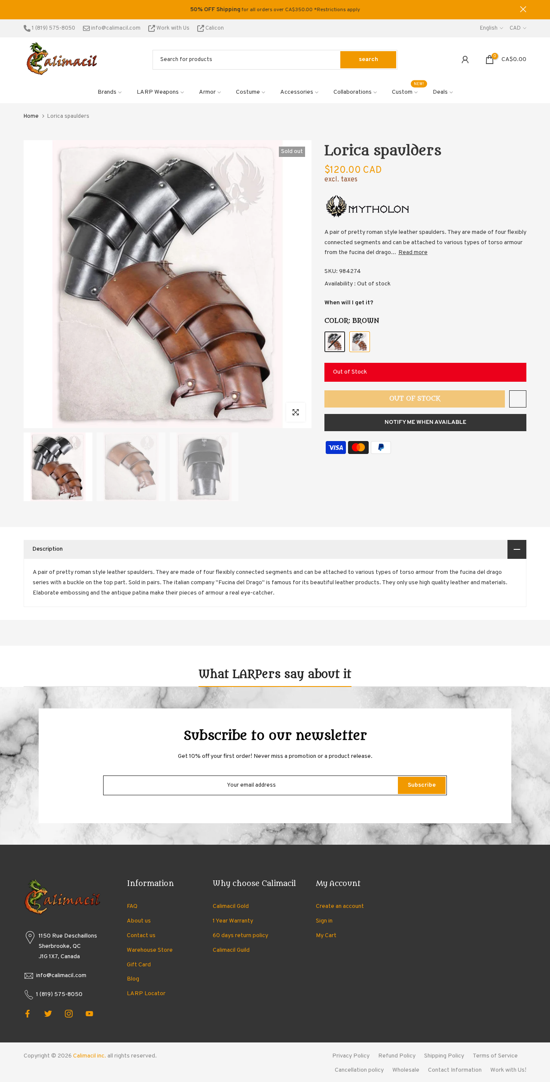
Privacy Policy (351, 1056)
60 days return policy (240, 935)
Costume (248, 92)
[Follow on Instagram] (69, 1013)
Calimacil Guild (231, 950)
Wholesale (405, 1070)
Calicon (214, 28)
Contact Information (455, 1070)
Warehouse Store (150, 950)
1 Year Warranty (233, 921)
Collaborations (352, 92)
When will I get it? (348, 303)
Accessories (296, 92)
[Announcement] (275, 10)
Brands (107, 92)
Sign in (324, 921)
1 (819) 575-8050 (53, 28)
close (27, 9)
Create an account (340, 906)
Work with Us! (508, 1070)
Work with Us (173, 28)
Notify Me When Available (425, 422)
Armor (207, 92)
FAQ (132, 906)
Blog (133, 979)
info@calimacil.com (115, 28)
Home (31, 116)
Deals (440, 92)
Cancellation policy (359, 1070)
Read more (413, 252)
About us (139, 921)
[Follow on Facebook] (27, 1013)
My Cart (326, 935)
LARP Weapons (158, 92)
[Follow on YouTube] (89, 1013)
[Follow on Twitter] (48, 1013)
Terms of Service (495, 1056)
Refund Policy (397, 1056)
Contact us (141, 935)
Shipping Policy (444, 1056)
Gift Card (139, 965)
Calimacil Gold (231, 906)
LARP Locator (146, 993)
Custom (408, 91)
